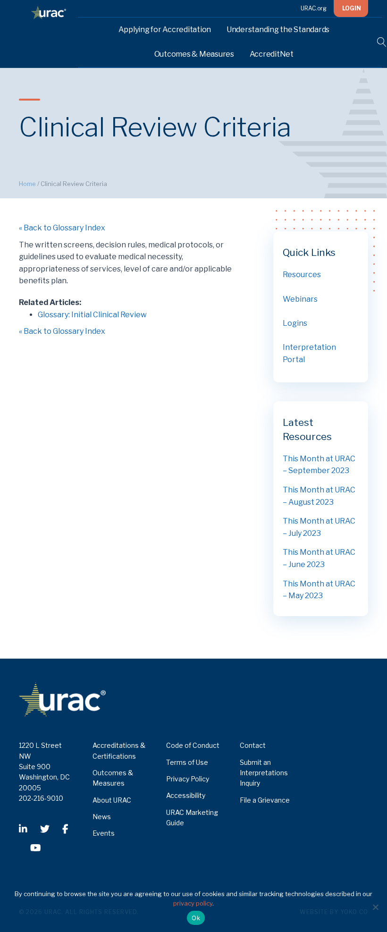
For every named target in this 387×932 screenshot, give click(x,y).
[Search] (376, 42)
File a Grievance (265, 800)
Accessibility (185, 795)
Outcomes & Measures (194, 54)
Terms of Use (187, 762)
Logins (295, 323)
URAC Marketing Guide (192, 817)
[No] (375, 907)
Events (104, 833)
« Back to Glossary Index (62, 227)
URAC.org (314, 8)
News (102, 817)
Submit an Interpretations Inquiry (264, 773)
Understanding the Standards (278, 29)
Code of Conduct (192, 745)
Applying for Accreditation (164, 29)
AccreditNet (272, 54)
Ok (196, 918)
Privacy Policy (187, 779)
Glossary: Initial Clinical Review (92, 314)
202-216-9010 (41, 798)
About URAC (112, 800)
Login (351, 8)
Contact (253, 745)
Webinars (300, 299)
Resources (302, 274)
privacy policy (192, 903)
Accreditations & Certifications (119, 750)
